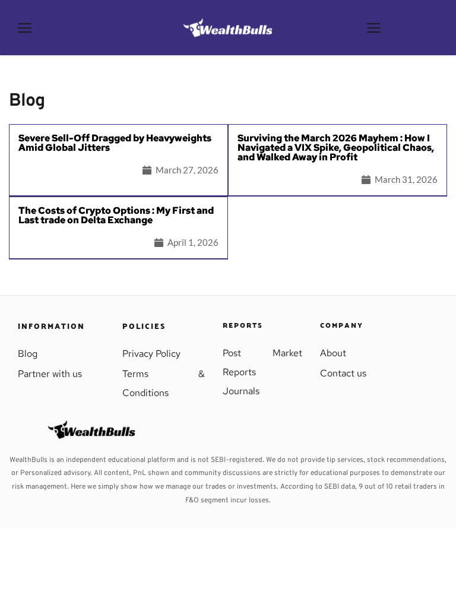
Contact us (343, 373)
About (333, 353)
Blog (27, 353)
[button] (24, 27)
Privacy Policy (151, 353)
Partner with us (51, 374)
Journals (241, 391)
